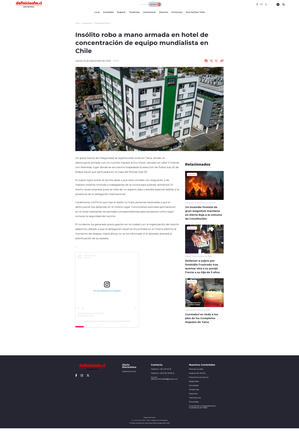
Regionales (87, 23)
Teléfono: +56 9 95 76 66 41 (162, 373)
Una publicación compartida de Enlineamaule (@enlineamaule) (107, 321)
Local (97, 12)
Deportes (163, 12)
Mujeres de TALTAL (197, 373)
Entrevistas (177, 12)
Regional (121, 12)
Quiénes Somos (129, 371)
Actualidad (108, 12)
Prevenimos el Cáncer (199, 377)
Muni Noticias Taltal (195, 12)
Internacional (149, 12)
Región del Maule (102, 23)
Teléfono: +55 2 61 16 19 (161, 369)
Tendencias (134, 12)
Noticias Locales (196, 369)
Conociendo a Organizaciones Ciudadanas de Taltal (202, 406)
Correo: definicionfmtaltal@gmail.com (164, 378)
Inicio (77, 23)
